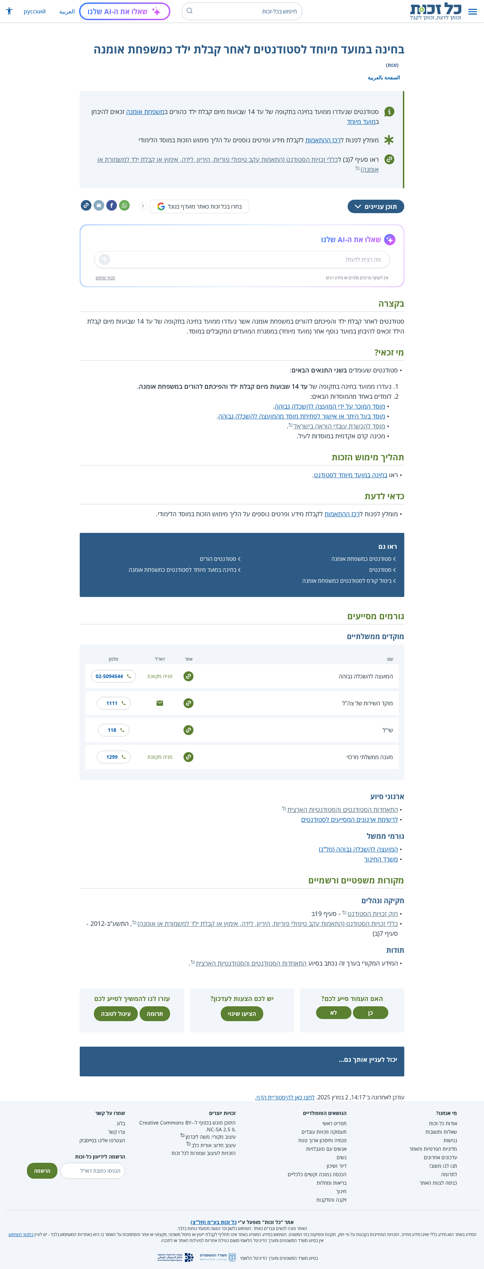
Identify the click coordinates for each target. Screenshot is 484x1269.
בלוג (121, 1123)
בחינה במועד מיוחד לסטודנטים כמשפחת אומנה (182, 570)
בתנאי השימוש (21, 1234)
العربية (67, 11)
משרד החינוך (381, 859)
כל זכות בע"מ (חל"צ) (214, 1222)
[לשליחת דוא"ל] (160, 702)
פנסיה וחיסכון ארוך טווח (322, 1140)
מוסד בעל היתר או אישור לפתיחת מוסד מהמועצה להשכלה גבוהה (301, 416)
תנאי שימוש (105, 278)
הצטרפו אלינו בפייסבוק (102, 1140)
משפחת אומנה (145, 111)
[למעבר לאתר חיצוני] (188, 675)
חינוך (341, 1191)
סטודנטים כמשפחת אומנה (361, 559)
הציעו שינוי (242, 1014)
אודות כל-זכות (443, 1123)
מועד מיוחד (361, 121)
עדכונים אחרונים (440, 1157)
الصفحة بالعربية (384, 77)
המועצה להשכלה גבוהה (366, 676)
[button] (472, 11)
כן (370, 1013)
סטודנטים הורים (218, 559)
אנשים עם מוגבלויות (326, 1148)
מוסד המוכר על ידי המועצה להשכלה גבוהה (330, 406)
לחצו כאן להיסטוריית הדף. (285, 1097)
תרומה (155, 1014)
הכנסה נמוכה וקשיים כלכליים (317, 1174)
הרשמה (42, 1170)
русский (35, 11)
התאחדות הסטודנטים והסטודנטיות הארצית (342, 809)
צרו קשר (116, 1131)
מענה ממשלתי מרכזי (370, 757)
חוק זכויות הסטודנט (373, 913)
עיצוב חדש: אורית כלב (214, 1145)
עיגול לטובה (116, 1014)
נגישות (450, 1140)
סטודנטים (380, 570)
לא (333, 1013)
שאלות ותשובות (441, 1131)
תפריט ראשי (334, 1123)
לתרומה (449, 1174)
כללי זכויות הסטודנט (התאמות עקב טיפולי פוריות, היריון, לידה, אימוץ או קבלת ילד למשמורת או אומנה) (267, 923)
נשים (342, 1157)
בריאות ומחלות (332, 1182)
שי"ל (388, 730)
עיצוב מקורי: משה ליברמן (211, 1136)
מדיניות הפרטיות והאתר (433, 1148)
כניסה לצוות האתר (438, 1182)
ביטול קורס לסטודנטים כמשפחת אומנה (347, 581)
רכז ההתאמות (323, 140)
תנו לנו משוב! (443, 1165)
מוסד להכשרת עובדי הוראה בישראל (339, 426)
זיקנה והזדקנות (331, 1199)
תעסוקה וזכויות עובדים (324, 1131)
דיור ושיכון (337, 1165)
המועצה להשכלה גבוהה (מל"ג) (358, 849)
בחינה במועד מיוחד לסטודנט (350, 475)
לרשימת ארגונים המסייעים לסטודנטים (349, 819)
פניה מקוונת (159, 676)
